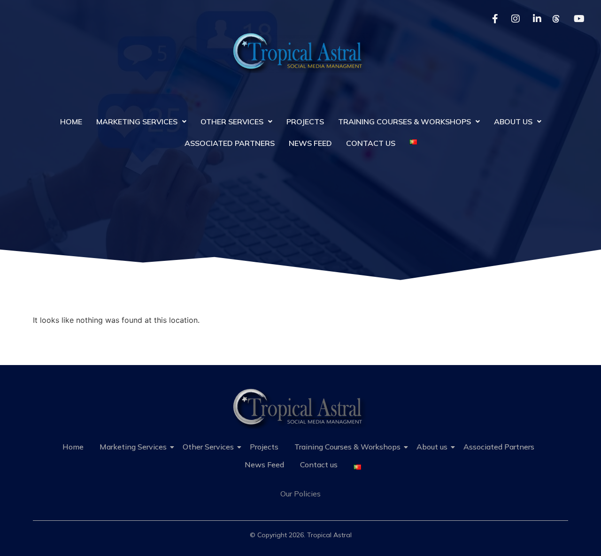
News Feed (310, 143)
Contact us (370, 143)
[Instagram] (515, 18)
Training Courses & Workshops (404, 121)
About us (513, 121)
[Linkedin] (537, 18)
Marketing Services (136, 121)
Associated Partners (230, 143)
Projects (305, 121)
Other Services (231, 121)
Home (71, 121)
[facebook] (493, 18)
